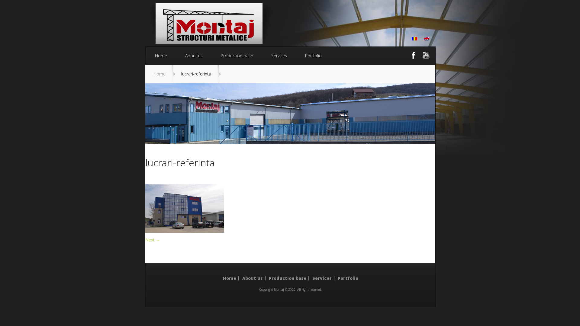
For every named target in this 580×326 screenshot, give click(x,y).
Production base (237, 56)
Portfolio (313, 56)
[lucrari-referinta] (184, 231)
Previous (157, 114)
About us (194, 56)
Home (161, 56)
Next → (152, 240)
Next (423, 114)
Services (279, 56)
